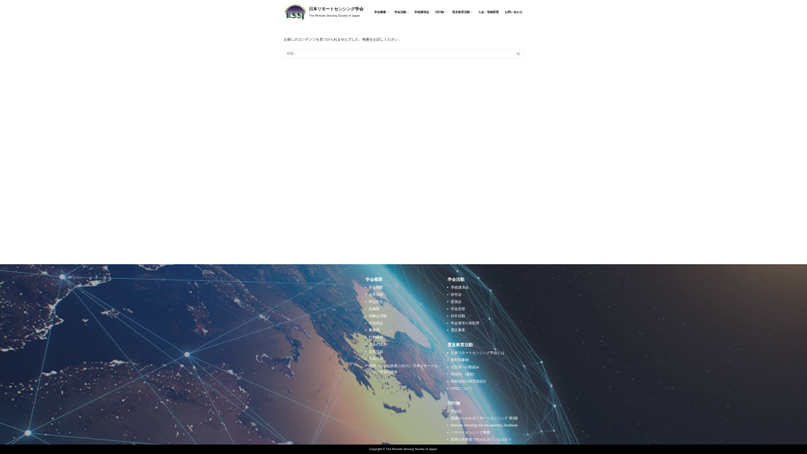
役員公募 (376, 359)
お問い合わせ (513, 12)
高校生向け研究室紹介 (469, 381)
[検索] (518, 53)
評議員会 (376, 323)
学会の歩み (378, 344)
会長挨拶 (376, 295)
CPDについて (461, 389)
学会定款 (376, 302)
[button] (388, 12)
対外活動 (458, 316)
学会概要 (376, 287)
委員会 (456, 302)
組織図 (374, 309)
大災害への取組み (465, 367)
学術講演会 (421, 12)
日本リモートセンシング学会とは (477, 353)
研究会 (456, 295)
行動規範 (376, 337)
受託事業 (458, 330)
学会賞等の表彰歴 (465, 323)
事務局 (374, 330)
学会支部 (458, 309)
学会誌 (456, 411)
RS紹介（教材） (464, 374)
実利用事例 (460, 360)
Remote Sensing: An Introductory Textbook (484, 425)
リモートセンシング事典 (470, 432)
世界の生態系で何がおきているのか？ (481, 440)
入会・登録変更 (488, 12)
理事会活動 (378, 316)
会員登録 (376, 352)
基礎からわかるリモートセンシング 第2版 (484, 418)
